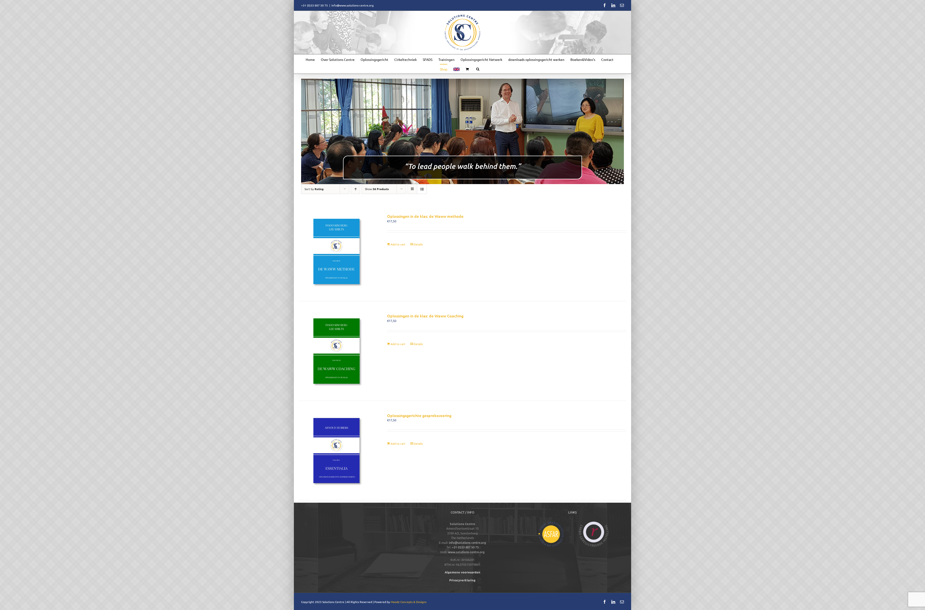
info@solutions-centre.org (467, 542)
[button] (477, 69)
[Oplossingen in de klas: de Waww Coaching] (336, 351)
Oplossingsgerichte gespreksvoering (419, 415)
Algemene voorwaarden (462, 572)
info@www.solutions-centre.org (352, 5)
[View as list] (422, 189)
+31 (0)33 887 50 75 (465, 547)
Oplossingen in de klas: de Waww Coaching (425, 315)
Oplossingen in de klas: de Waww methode (425, 216)
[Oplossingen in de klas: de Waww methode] (336, 251)
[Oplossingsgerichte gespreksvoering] (336, 450)
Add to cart (397, 244)
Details (418, 244)
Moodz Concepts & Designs (408, 602)
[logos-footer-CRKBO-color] (594, 523)
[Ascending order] (355, 189)
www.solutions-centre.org (466, 552)
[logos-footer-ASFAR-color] (551, 523)
